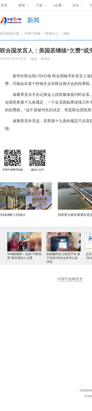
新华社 (45, 59)
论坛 (75, 5)
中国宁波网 (32, 33)
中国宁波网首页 (70, 279)
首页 (4, 5)
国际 (66, 33)
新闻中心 (51, 33)
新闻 (21, 5)
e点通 (57, 5)
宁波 (39, 5)
